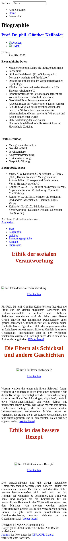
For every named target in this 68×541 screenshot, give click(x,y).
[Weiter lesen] (36, 339)
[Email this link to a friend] (14, 45)
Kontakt (13, 241)
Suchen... (6, 3)
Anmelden (7, 222)
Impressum (15, 245)
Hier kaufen (34, 294)
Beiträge (13, 235)
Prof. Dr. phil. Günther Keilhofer (32, 35)
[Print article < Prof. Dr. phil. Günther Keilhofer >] (15, 42)
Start (11, 228)
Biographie (15, 231)
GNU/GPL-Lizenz (42, 534)
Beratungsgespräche (20, 238)
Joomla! (6, 534)
